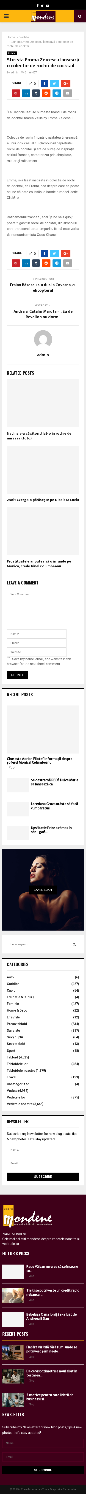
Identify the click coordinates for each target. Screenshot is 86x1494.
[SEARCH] (74, 944)
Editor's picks (15, 1253)
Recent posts (20, 694)
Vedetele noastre (20, 1104)
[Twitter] (42, 5)
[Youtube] (47, 5)
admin (15, 72)
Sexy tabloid (16, 1044)
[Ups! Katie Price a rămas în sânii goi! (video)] (18, 833)
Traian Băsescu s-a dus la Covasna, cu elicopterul (43, 288)
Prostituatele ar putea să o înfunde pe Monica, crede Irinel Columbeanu (39, 563)
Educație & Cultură (20, 997)
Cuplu (11, 990)
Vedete (12, 53)
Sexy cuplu (15, 1037)
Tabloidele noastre (21, 1070)
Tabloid (12, 1057)
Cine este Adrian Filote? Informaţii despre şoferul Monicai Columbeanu (39, 761)
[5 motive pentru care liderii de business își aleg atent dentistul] (13, 1400)
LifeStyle (13, 1017)
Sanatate (13, 1030)
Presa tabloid (17, 1024)
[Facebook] (38, 5)
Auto (10, 977)
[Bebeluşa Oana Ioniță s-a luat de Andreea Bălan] (13, 1319)
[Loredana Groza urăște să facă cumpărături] (18, 809)
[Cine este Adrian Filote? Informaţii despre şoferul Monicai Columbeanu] (43, 729)
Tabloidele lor (17, 1064)
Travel (11, 1077)
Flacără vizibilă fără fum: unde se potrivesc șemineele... (51, 1349)
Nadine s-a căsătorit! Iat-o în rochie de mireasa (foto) (39, 436)
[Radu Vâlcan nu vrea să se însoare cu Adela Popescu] (13, 1272)
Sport (11, 1051)
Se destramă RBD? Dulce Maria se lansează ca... (54, 782)
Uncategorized (18, 1084)
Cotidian (13, 984)
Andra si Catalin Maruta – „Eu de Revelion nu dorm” (43, 314)
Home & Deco (17, 1010)
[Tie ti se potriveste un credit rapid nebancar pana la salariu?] (13, 1295)
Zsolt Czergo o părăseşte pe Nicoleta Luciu (43, 500)
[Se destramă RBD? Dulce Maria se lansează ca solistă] (18, 785)
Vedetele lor (16, 1097)
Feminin (13, 1004)
